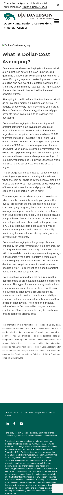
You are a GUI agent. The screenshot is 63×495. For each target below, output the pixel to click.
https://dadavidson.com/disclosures (41, 436)
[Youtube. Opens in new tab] (21, 423)
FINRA (8, 447)
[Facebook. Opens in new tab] (14, 423)
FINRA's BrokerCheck (34, 7)
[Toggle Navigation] (56, 21)
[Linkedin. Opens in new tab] (7, 423)
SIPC (13, 447)
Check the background (16, 3)
